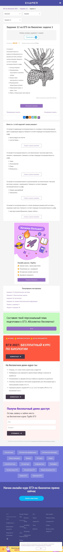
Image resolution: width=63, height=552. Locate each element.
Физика (28, 458)
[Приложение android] (7, 539)
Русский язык (9, 452)
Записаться (14, 357)
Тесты (34, 525)
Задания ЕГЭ (36, 521)
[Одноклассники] (30, 117)
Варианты (35, 529)
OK (41, 548)
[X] (27, 117)
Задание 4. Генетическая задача (17, 295)
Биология (26, 518)
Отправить (15, 433)
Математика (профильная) (27, 452)
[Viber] (39, 117)
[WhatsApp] (35, 117)
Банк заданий (49, 514)
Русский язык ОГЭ (12, 470)
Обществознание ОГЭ (48, 470)
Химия (50, 458)
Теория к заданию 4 (13, 304)
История (39, 458)
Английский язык (10, 464)
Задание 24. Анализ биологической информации (22, 301)
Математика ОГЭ (29, 470)
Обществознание (14, 458)
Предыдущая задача (13, 112)
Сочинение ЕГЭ (50, 521)
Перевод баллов (50, 518)
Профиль (22, 526)
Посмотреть (30, 37)
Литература (25, 464)
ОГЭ (34, 514)
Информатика (39, 464)
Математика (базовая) (49, 452)
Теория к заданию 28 (13, 307)
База (21, 533)
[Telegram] (32, 117)
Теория (34, 518)
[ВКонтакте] (24, 117)
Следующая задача (50, 112)
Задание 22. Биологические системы (18, 292)
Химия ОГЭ (23, 476)
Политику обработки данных (28, 545)
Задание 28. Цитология (14, 298)
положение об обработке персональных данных (43, 441)
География (53, 464)
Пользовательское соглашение (43, 545)
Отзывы (48, 525)
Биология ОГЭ (37, 476)
